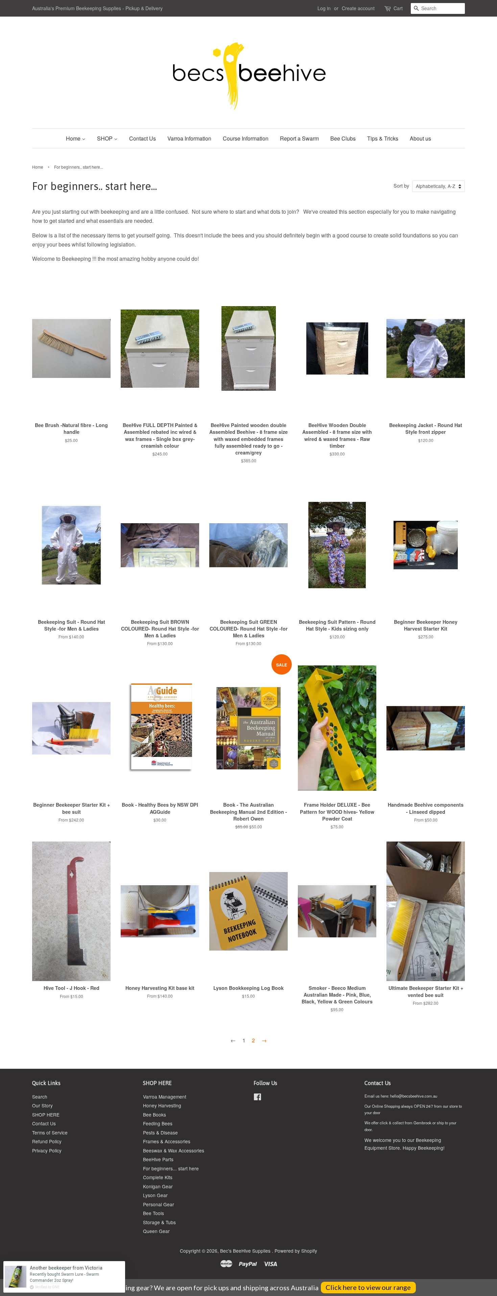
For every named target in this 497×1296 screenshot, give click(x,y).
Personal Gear (158, 1204)
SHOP (105, 138)
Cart (398, 8)
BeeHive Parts (158, 1159)
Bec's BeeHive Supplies (246, 1250)
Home (74, 138)
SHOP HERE (46, 1114)
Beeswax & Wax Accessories (173, 1150)
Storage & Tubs (159, 1222)
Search (39, 1096)
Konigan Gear (158, 1186)
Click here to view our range (368, 1287)
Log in (324, 8)
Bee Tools (153, 1213)
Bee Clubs (343, 138)
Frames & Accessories (166, 1141)
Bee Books (154, 1114)
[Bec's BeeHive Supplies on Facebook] (257, 1098)
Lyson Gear (155, 1195)
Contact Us (142, 138)
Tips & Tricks (382, 138)
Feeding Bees (157, 1123)
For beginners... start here (171, 1168)
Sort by (401, 185)
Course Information (245, 138)
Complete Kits (157, 1177)
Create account (358, 8)
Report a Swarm (299, 138)
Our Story (42, 1105)
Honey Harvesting (162, 1105)
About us (420, 138)
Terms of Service (50, 1132)
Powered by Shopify (296, 1250)
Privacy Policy (47, 1150)
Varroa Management (164, 1096)
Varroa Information (189, 138)
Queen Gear (156, 1231)
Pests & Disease (160, 1132)
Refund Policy (47, 1141)
